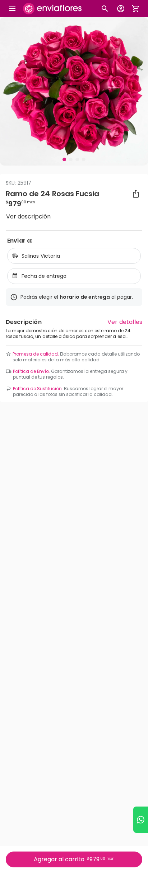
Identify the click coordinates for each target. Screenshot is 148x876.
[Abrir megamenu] (12, 8)
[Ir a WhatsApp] (140, 820)
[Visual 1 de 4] (64, 159)
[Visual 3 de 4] (77, 159)
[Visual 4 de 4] (83, 159)
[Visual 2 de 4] (71, 159)
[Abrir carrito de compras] (135, 8)
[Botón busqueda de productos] (105, 8)
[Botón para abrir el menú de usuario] (121, 8)
